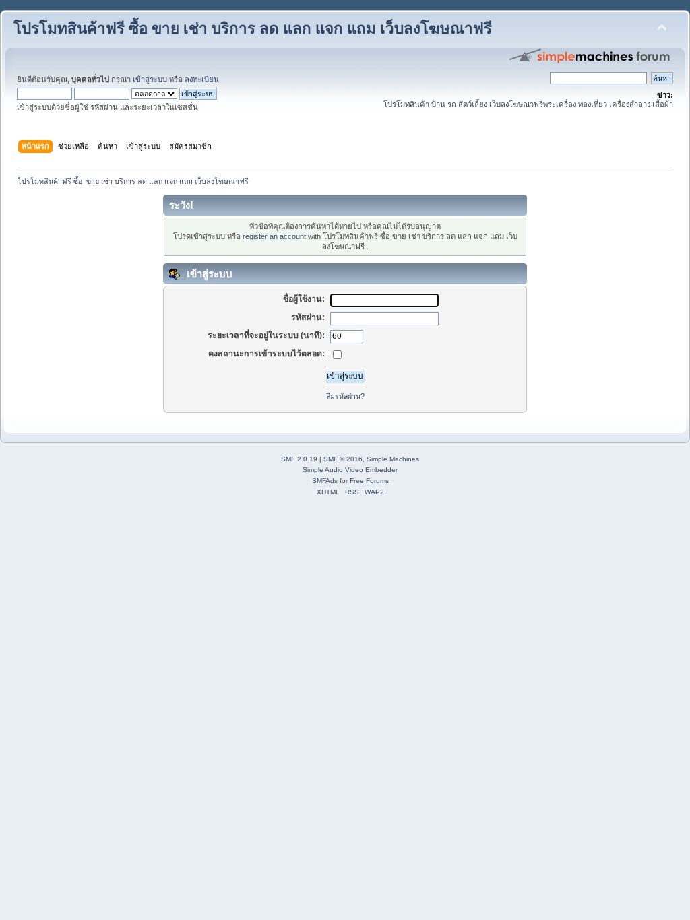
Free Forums (369, 480)
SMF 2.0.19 (299, 459)
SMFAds (325, 480)
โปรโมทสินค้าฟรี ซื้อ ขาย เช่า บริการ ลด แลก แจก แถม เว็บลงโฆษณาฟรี (252, 28)
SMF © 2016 (343, 459)
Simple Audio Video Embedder (350, 469)
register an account (274, 236)
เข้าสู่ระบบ (150, 79)
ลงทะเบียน (202, 79)
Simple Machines (393, 459)
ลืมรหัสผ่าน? (345, 396)
